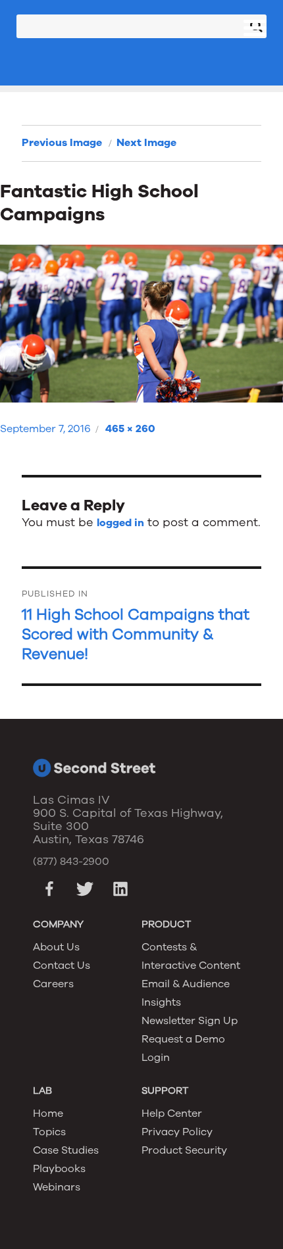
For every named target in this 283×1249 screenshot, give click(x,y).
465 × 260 (130, 429)
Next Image (146, 142)
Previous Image (62, 142)
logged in (120, 523)
